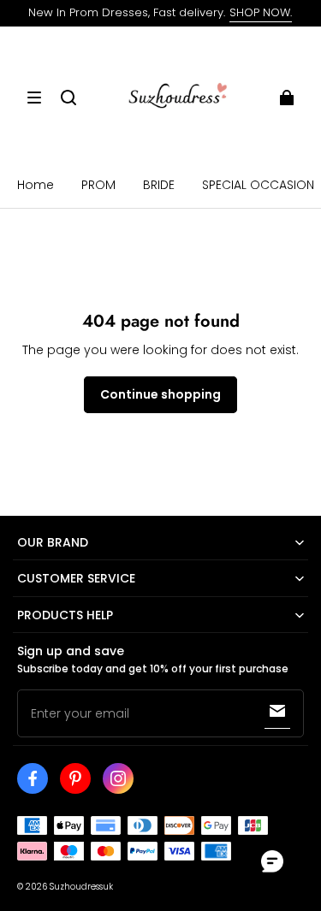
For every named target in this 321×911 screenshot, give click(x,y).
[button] (34, 97)
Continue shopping (160, 394)
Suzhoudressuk (81, 886)
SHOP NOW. (260, 12)
